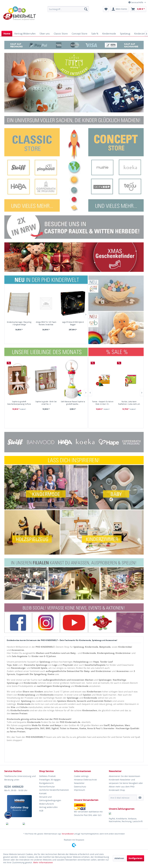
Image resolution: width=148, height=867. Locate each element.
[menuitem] (68, 9)
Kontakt (43, 793)
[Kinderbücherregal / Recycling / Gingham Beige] (19, 303)
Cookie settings (81, 776)
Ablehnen (119, 858)
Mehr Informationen (43, 862)
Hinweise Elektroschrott (85, 779)
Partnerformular (47, 786)
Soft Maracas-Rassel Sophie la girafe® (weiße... (73, 402)
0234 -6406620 (13, 787)
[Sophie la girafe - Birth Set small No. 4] (46, 379)
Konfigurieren (135, 858)
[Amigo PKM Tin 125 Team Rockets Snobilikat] (46, 303)
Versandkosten (68, 834)
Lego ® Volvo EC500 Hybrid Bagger (73, 323)
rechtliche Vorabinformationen (54, 790)
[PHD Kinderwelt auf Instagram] (29, 824)
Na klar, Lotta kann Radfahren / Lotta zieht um (103, 402)
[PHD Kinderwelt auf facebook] (12, 824)
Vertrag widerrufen (48, 807)
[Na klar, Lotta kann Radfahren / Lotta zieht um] (103, 379)
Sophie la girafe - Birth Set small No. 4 (46, 402)
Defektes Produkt (47, 776)
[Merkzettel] (106, 9)
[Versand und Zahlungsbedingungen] (90, 806)
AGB (41, 810)
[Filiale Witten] (74, 227)
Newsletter (79, 783)
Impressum (79, 790)
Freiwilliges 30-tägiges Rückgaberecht (50, 781)
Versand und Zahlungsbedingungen (50, 798)
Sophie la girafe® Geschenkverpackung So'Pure (19, 402)
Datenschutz (80, 786)
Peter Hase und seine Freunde (129, 402)
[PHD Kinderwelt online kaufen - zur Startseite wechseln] (19, 17)
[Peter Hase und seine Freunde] (129, 379)
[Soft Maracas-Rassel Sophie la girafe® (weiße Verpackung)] (73, 379)
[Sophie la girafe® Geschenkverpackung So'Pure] (19, 379)
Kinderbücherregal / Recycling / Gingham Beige (19, 323)
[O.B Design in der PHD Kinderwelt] (116, 327)
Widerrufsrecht (46, 803)
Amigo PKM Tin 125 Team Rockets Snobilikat (46, 323)
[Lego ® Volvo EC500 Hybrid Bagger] (73, 303)
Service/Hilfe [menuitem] (137, 2)
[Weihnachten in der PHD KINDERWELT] (74, 257)
